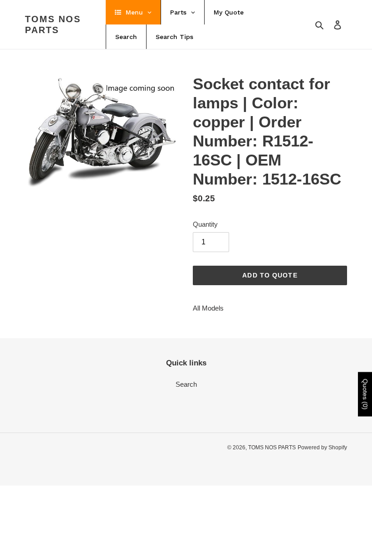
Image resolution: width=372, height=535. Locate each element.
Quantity (205, 224)
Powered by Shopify (322, 447)
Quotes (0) (365, 394)
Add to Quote (269, 275)
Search (186, 384)
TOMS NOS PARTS (53, 24)
